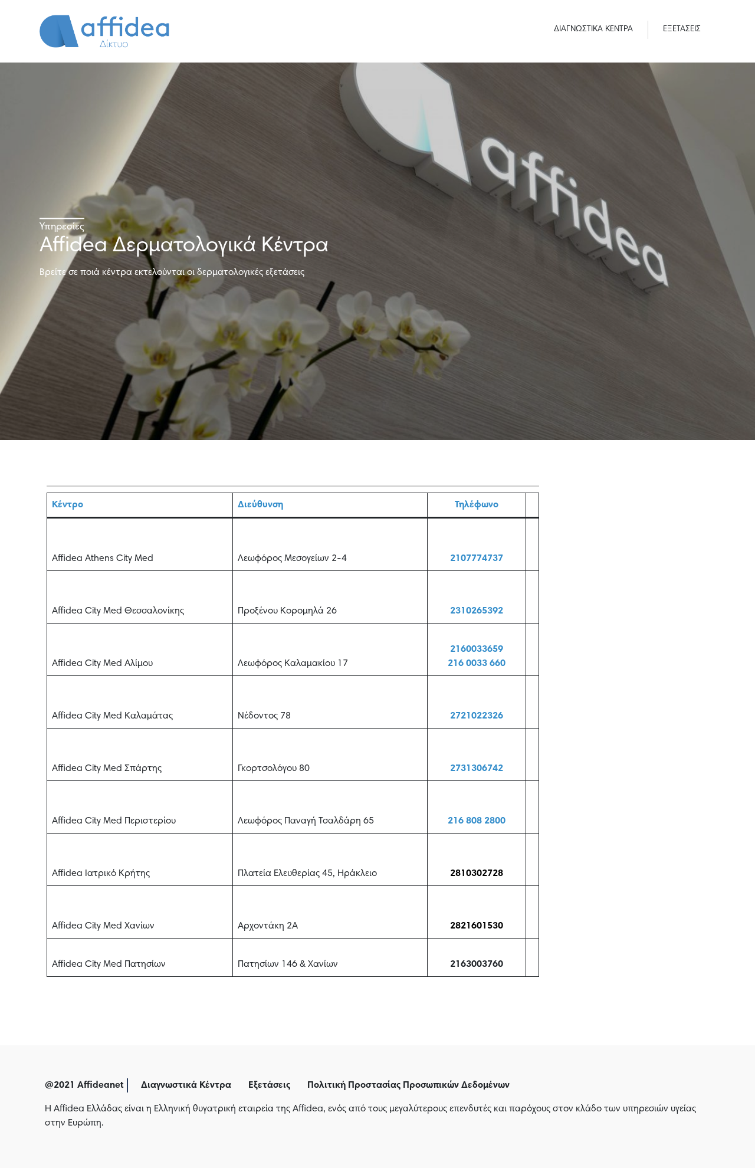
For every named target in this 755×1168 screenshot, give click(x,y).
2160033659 (476, 649)
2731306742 (476, 768)
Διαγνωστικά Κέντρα (186, 1085)
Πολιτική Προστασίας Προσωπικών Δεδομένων (408, 1085)
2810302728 (476, 873)
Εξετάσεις (269, 1085)
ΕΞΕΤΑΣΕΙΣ (682, 29)
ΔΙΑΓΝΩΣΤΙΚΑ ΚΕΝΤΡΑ (593, 29)
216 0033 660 (476, 663)
